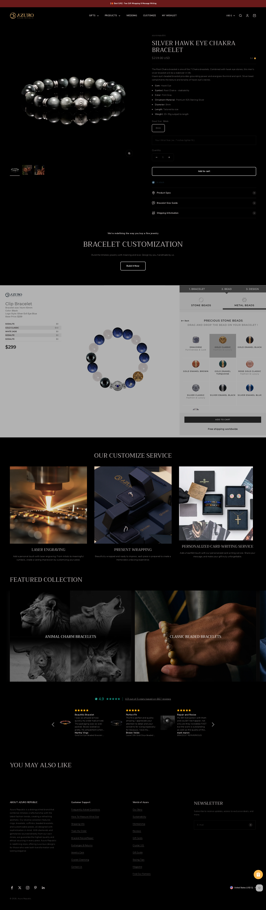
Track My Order (79, 831)
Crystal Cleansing (80, 859)
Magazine (137, 866)
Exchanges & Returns (82, 845)
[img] (90, 710)
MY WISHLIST (169, 15)
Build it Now (133, 265)
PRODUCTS (111, 15)
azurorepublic (159, 35)
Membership (139, 823)
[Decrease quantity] (156, 157)
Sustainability (139, 816)
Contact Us (76, 866)
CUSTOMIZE (149, 15)
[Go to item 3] (39, 170)
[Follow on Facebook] (12, 888)
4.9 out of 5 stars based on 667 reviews (148, 699)
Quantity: (156, 150)
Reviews (137, 831)
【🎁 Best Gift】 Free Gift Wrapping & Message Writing (133, 3)
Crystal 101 (138, 845)
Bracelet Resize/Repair (82, 838)
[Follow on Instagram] (28, 888)
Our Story (137, 809)
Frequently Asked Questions (85, 809)
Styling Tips (139, 859)
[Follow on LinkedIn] (43, 888)
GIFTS (92, 15)
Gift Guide (138, 852)
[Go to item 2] (27, 170)
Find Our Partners (142, 873)
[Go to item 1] (15, 170)
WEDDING (131, 15)
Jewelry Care (77, 852)
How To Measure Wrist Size (85, 816)
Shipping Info (78, 823)
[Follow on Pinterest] (35, 888)
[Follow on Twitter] (20, 888)
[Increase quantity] (169, 157)
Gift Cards (138, 838)
